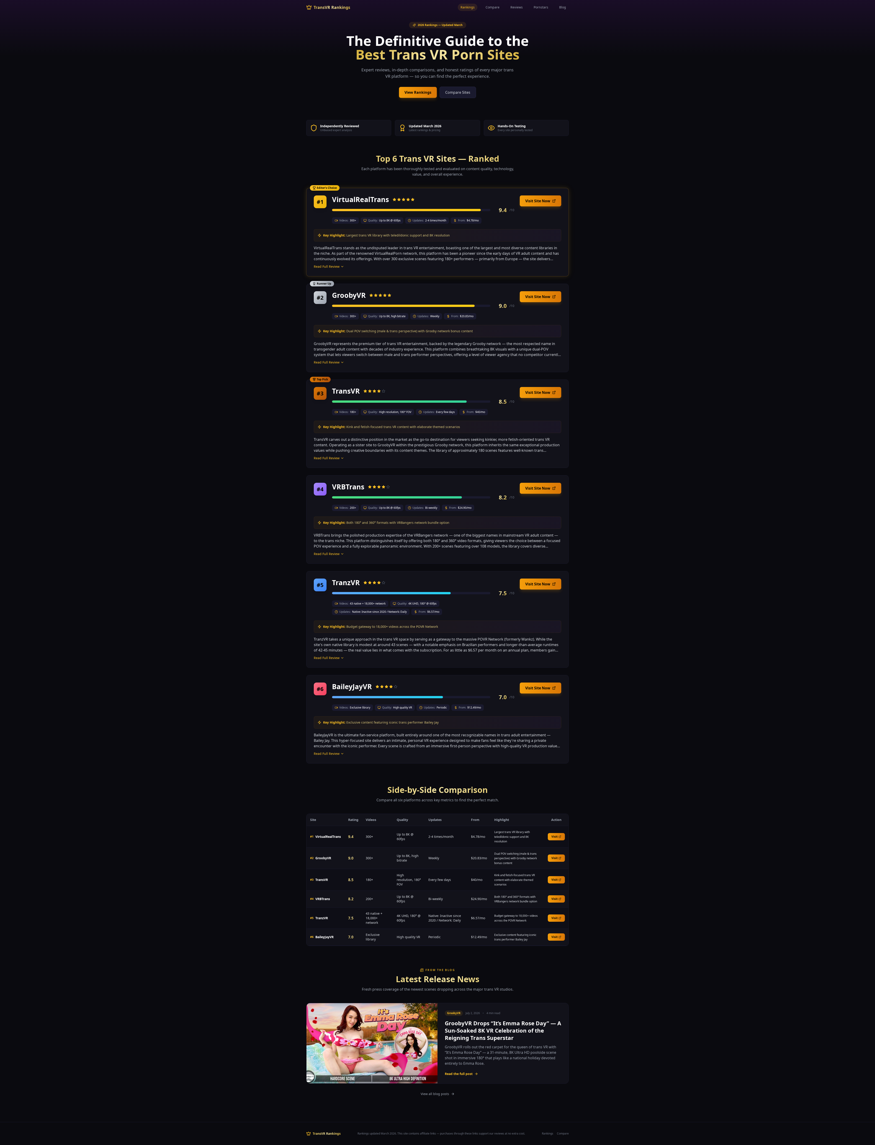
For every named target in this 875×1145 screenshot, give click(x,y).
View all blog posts (435, 1094)
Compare (492, 7)
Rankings (468, 7)
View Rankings (417, 92)
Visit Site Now (537, 200)
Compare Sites (457, 92)
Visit (554, 837)
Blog (562, 7)
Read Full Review (327, 266)
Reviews (516, 7)
